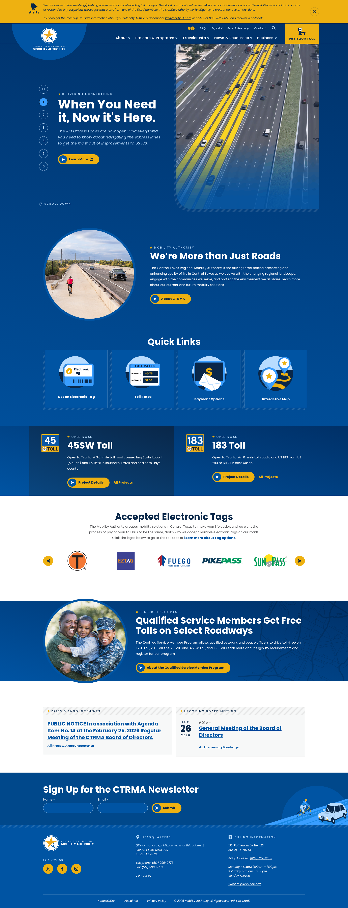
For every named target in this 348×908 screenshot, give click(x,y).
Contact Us (143, 876)
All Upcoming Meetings (219, 747)
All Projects (123, 482)
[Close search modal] (314, 11)
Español (217, 28)
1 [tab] (43, 102)
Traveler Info (194, 38)
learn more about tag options (209, 538)
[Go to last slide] (48, 561)
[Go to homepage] (68, 850)
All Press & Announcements (70, 745)
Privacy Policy (156, 901)
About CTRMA (173, 298)
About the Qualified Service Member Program (185, 667)
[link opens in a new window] (77, 572)
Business (265, 38)
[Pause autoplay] (43, 89)
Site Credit (243, 901)
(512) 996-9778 (162, 863)
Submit (169, 808)
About (121, 38)
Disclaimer (131, 901)
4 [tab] (43, 140)
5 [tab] (43, 153)
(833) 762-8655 (261, 858)
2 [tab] (43, 114)
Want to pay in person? (244, 884)
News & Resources (231, 38)
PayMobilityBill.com (178, 18)
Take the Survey (81, 173)
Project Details (91, 482)
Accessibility (106, 901)
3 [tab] (43, 127)
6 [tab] (43, 166)
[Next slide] (300, 561)
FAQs (203, 28)
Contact (260, 28)
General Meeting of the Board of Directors (240, 732)
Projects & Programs (154, 38)
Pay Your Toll (302, 38)
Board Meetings (238, 28)
